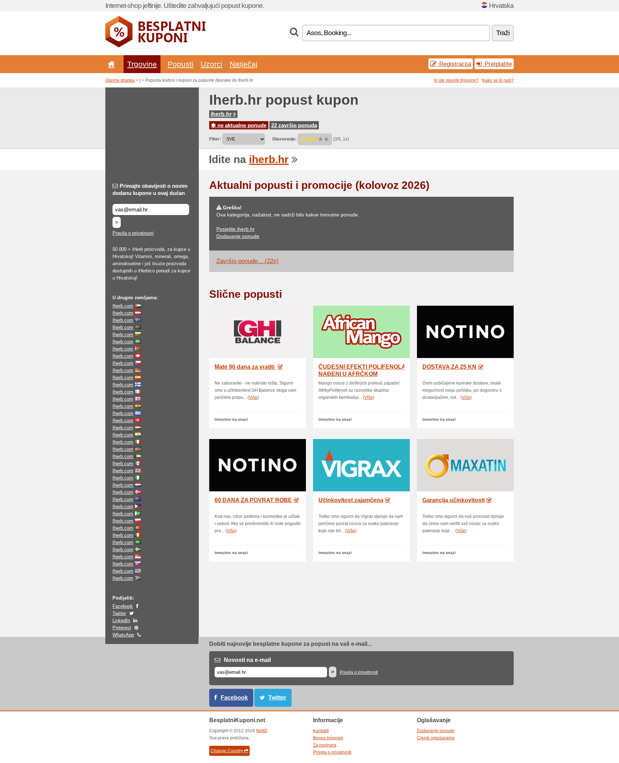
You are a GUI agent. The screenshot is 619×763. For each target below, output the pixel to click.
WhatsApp (123, 635)
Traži (502, 33)
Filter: (215, 139)
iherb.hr (221, 114)
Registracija (454, 63)
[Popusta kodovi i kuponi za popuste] (155, 45)
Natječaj (244, 64)
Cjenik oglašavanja (436, 737)
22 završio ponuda (294, 125)
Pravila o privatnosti (133, 233)
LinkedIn (121, 620)
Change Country (227, 750)
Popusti (180, 64)
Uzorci (211, 64)
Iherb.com (122, 306)
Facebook (122, 606)
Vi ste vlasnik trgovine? (456, 80)
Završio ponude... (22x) (247, 261)
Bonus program (328, 737)
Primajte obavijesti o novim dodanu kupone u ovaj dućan (149, 189)
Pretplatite (497, 63)
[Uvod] (110, 64)
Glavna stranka (120, 80)
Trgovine (142, 64)
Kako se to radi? (498, 80)
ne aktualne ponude (241, 125)
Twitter (119, 613)
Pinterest (121, 627)
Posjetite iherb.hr (235, 229)
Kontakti (321, 730)
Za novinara (324, 745)
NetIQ (261, 730)
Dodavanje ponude (237, 236)
